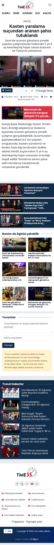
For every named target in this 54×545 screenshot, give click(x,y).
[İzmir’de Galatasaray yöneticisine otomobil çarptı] (14, 244)
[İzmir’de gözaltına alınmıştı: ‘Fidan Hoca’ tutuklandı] (14, 293)
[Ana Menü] (3, 5)
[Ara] (49, 5)
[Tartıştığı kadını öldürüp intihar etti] (14, 269)
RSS (9, 531)
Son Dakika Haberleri (14, 515)
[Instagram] (27, 484)
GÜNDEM (27, 13)
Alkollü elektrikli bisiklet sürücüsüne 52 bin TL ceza (39, 255)
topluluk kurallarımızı (29, 354)
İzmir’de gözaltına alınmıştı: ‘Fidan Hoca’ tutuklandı (13, 304)
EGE (37, 13)
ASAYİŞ (47, 13)
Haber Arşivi (37, 515)
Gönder (8, 345)
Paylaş (8, 90)
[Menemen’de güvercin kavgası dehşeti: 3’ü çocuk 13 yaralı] (40, 293)
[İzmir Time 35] (26, 5)
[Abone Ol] (44, 90)
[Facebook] (17, 484)
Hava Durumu (38, 493)
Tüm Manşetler (38, 506)
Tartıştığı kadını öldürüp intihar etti (11, 279)
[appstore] (18, 522)
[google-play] (34, 522)
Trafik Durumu (37, 499)
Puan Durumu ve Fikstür (11, 507)
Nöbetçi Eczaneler (14, 493)
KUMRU (6, 13)
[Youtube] (32, 484)
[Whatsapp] (37, 484)
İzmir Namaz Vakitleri (15, 499)
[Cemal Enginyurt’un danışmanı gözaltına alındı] (40, 269)
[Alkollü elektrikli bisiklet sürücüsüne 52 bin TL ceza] (40, 244)
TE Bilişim (34, 539)
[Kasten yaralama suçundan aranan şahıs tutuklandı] (27, 71)
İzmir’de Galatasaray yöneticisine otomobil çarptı (13, 255)
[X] (22, 484)
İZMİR (16, 13)
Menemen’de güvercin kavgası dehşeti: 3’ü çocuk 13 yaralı (39, 304)
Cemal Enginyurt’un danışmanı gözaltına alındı (38, 280)
